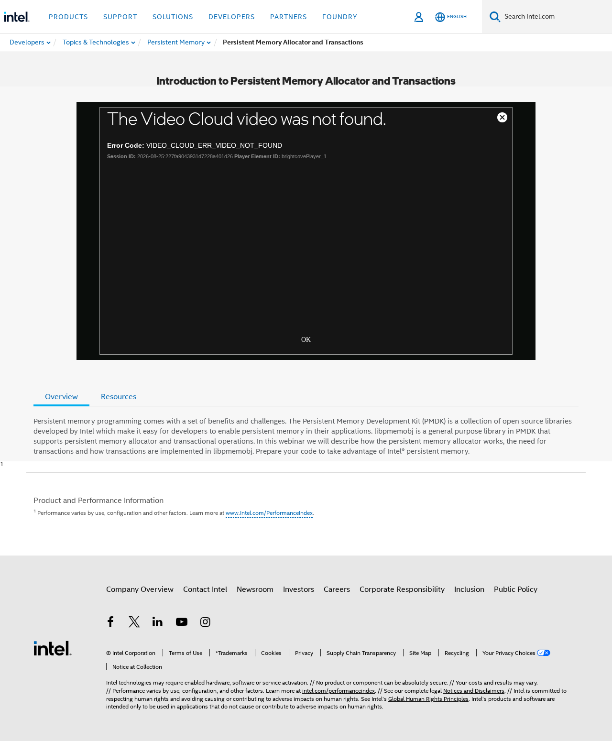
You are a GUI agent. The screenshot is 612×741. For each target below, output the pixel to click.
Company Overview (140, 589)
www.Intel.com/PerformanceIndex (269, 512)
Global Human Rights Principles (428, 698)
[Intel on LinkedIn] (158, 623)
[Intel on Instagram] (205, 623)
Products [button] (68, 16)
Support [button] (120, 16)
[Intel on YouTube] (182, 623)
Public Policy (515, 589)
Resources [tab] (118, 397)
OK (306, 338)
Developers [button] (231, 16)
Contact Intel (205, 589)
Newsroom (255, 589)
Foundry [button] (340, 16)
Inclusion (469, 589)
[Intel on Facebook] (110, 623)
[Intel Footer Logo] (52, 648)
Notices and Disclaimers (473, 690)
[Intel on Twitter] (134, 623)
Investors (298, 589)
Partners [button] (288, 16)
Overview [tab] (61, 397)
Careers (337, 589)
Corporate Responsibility (402, 589)
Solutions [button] (173, 16)
